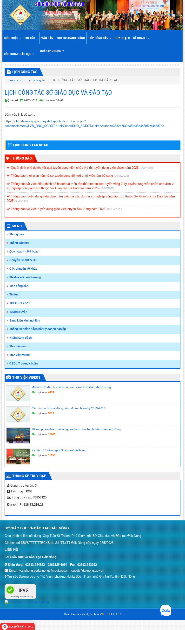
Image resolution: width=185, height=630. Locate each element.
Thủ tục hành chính (70, 38)
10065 (51, 434)
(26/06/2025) (121, 175)
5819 (51, 413)
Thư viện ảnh (18, 346)
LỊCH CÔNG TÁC (24, 72)
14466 (59, 100)
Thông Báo (22, 158)
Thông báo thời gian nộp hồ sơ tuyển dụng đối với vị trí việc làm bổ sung (62, 175)
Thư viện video (19, 355)
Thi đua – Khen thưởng (25, 277)
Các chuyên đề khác (23, 268)
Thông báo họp (19, 243)
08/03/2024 (30, 100)
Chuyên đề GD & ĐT (23, 260)
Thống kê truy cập (29, 476)
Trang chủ (15, 80)
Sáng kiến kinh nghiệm (24, 320)
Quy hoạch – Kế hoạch (131, 38)
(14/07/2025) (146, 167)
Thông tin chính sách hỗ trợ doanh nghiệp (37, 329)
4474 (51, 392)
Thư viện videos (26, 377)
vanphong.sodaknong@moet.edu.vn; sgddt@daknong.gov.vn (61, 570)
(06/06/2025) (21, 200)
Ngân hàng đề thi (20, 337)
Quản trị (12, 100)
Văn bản (47, 38)
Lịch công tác (36, 80)
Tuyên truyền (18, 312)
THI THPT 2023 (19, 303)
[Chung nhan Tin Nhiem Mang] (27, 602)
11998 (51, 455)
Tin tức (30, 38)
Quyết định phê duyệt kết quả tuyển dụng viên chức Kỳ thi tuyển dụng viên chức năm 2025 (74, 167)
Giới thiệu (11, 38)
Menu (17, 226)
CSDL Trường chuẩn (23, 363)
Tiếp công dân (98, 38)
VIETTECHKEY (111, 614)
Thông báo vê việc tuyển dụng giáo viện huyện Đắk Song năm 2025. (58, 209)
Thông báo (16, 234)
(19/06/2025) (106, 188)
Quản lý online (51, 51)
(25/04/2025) (114, 209)
